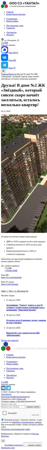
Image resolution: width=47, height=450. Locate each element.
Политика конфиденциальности (15, 397)
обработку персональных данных (27, 422)
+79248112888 (11, 270)
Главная (9, 12)
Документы (11, 32)
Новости (12, 74)
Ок (3, 441)
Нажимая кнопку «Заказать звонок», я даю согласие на (21, 421)
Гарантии (10, 28)
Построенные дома (14, 25)
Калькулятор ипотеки (15, 14)
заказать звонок (33, 407)
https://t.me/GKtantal (9, 284)
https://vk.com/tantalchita (11, 277)
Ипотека (10, 35)
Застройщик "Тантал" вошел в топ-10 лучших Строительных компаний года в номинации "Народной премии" (25, 307)
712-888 (4, 43)
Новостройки (12, 21)
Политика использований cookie (15, 429)
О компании (11, 19)
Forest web (21, 399)
